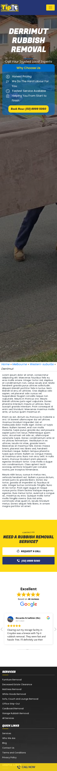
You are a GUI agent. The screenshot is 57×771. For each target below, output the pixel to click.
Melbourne (19, 364)
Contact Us (8, 747)
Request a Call (31, 551)
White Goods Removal (14, 694)
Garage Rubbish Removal (15, 713)
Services (6, 733)
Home (5, 364)
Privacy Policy (9, 757)
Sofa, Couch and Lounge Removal (20, 698)
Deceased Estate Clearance (17, 684)
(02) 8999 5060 (30, 561)
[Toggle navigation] (50, 8)
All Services (8, 718)
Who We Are (8, 738)
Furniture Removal (12, 679)
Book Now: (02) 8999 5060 (28, 109)
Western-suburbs (41, 364)
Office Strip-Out (11, 703)
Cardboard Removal (13, 708)
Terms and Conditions (14, 752)
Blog (4, 743)
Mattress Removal (11, 689)
